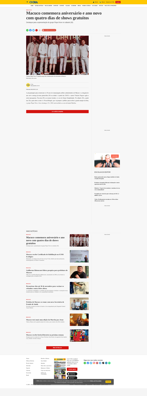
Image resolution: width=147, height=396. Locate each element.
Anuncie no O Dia (110, 2)
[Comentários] (39, 30)
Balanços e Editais (45, 368)
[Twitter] (91, 363)
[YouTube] (97, 363)
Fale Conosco (96, 384)
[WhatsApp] (85, 363)
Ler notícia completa (57, 111)
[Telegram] (100, 363)
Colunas (67, 5)
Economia (73, 5)
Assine (118, 2)
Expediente (89, 384)
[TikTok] (103, 363)
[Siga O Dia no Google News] (49, 30)
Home (32, 5)
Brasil (79, 5)
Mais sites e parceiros (46, 365)
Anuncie (71, 384)
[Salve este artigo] (36, 30)
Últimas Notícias (39, 5)
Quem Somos (104, 384)
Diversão (55, 5)
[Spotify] (109, 363)
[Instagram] (94, 363)
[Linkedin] (106, 363)
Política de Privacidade (44, 373)
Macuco (29, 10)
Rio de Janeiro (48, 5)
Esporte (62, 5)
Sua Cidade (94, 5)
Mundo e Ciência (86, 5)
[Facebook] (88, 363)
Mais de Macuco (57, 347)
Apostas (101, 5)
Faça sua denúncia (45, 370)
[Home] (33, 3)
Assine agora (72, 369)
